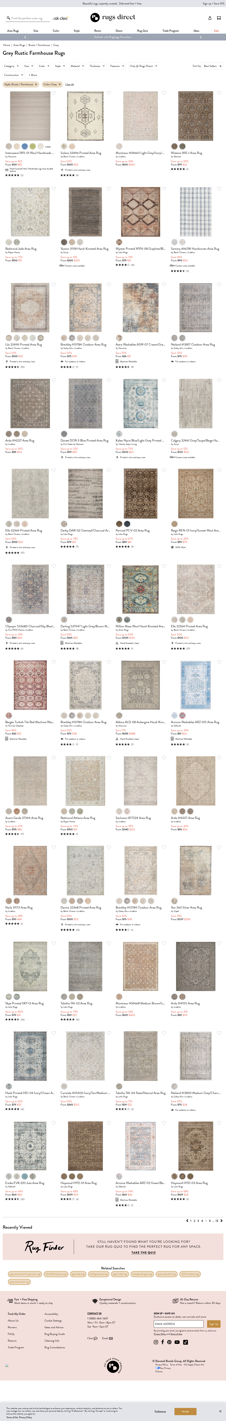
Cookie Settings (53, 1321)
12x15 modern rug (190, 1274)
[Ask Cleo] (61, 18)
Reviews (12, 1327)
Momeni (177, 156)
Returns (12, 1341)
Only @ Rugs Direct (141, 66)
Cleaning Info (51, 1341)
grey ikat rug (78, 1274)
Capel (176, 911)
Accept (185, 1411)
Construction (11, 75)
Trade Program (171, 31)
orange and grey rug (142, 1274)
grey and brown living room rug (25, 1274)
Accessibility (51, 1314)
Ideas (196, 31)
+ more (47, 146)
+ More (33, 75)
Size (26, 66)
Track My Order (16, 1314)
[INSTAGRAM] (156, 1342)
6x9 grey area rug (98, 1274)
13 (217, 1221)
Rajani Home (14, 252)
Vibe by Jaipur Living (127, 444)
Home (6, 45)
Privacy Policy (160, 1334)
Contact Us (94, 1313)
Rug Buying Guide (54, 1334)
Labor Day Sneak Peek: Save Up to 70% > (113, 37)
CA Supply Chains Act (194, 1364)
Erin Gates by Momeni (73, 444)
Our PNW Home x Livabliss (20, 630)
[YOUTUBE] (177, 1342)
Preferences (160, 1411)
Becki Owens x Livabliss (74, 156)
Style (77, 31)
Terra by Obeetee (15, 725)
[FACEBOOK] (162, 1342)
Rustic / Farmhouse (39, 45)
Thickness (95, 66)
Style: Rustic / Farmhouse (19, 84)
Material (75, 66)
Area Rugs (13, 31)
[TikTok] (185, 1342)
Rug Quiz (142, 31)
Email (105, 1338)
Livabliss (122, 156)
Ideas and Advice (53, 1327)
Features (115, 66)
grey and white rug (167, 1274)
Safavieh (177, 725)
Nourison (12, 156)
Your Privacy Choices (163, 1370)
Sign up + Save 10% (214, 3)
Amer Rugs (123, 630)
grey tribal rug (120, 1274)
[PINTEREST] (169, 1342)
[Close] (220, 1411)
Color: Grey (50, 84)
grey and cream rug (19, 1282)
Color (42, 66)
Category (9, 66)
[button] (219, 18)
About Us (13, 1321)
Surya (65, 252)
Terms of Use (176, 1334)
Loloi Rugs (123, 252)
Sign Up (213, 1324)
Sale (216, 31)
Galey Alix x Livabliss (72, 348)
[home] (113, 21)
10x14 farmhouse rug (56, 1274)
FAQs (11, 1334)
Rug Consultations (54, 1347)
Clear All (69, 84)
